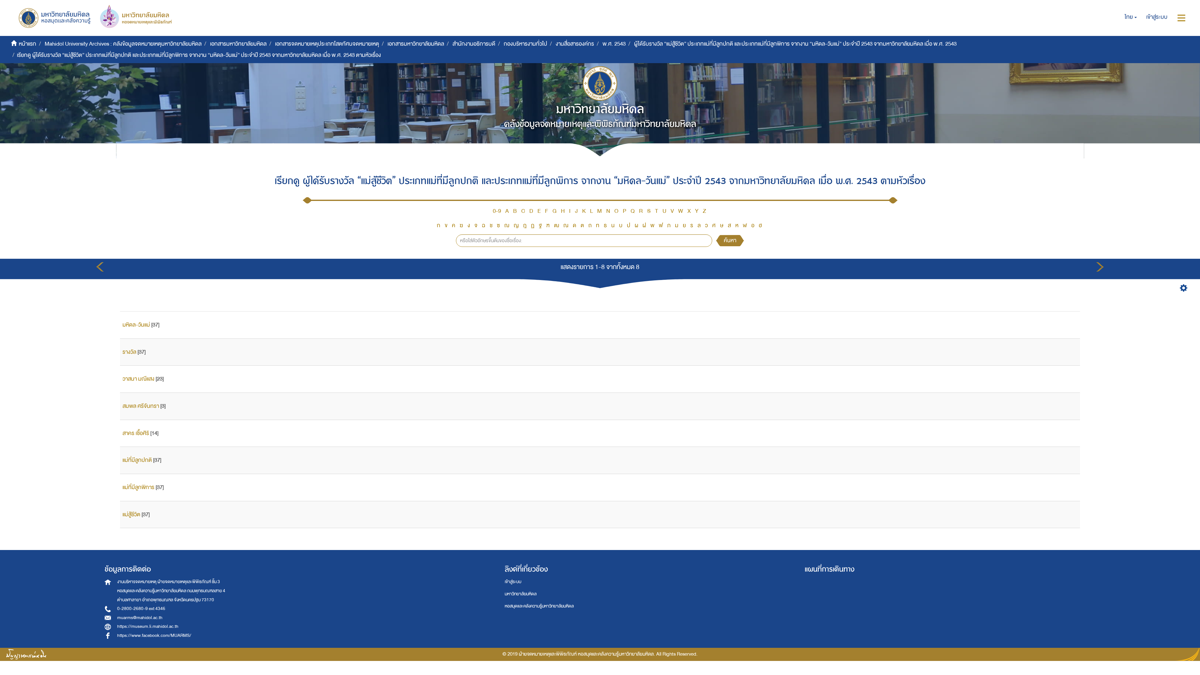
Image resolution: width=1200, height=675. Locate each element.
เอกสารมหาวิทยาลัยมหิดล (238, 44)
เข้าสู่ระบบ (513, 582)
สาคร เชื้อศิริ (135, 433)
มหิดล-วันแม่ (136, 325)
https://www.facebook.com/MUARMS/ (154, 635)
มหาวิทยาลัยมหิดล (521, 594)
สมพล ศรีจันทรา (140, 406)
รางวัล (129, 352)
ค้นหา (730, 240)
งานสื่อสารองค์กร (575, 44)
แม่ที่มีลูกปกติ (137, 460)
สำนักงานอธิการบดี (473, 44)
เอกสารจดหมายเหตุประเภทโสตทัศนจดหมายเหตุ (327, 44)
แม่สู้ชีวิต (131, 514)
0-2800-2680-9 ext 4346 (141, 608)
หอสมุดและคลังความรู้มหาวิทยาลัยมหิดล (539, 606)
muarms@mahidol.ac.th (139, 618)
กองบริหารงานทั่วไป (525, 44)
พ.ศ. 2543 (614, 44)
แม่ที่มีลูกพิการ (138, 487)
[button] (1131, 17)
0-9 (497, 211)
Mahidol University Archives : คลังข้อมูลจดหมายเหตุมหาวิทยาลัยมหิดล (123, 44)
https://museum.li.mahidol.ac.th (147, 626)
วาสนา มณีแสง (138, 379)
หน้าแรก (27, 44)
